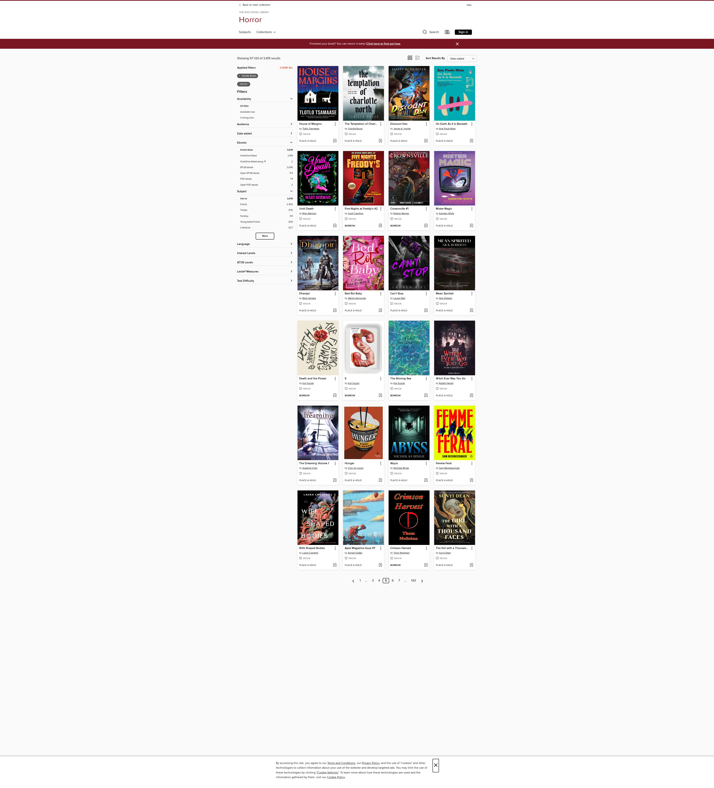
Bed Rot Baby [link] (353, 293)
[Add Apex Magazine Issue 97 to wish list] (380, 565)
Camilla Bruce (355, 128)
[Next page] (422, 580)
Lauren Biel (399, 298)
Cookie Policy (336, 777)
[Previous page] (353, 580)
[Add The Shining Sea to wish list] (426, 395)
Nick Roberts (445, 298)
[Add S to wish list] (380, 395)
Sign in (463, 32)
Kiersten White (446, 213)
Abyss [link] (394, 463)
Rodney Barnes (401, 213)
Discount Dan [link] (399, 124)
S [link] (345, 378)
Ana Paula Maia (447, 128)
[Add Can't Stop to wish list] (426, 310)
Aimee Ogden (355, 552)
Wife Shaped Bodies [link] (312, 548)
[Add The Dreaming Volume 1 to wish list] (334, 480)
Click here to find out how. (383, 44)
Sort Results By (435, 58)
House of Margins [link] (310, 124)
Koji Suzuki (308, 383)
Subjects (245, 32)
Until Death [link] (306, 209)
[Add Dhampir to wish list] (334, 310)
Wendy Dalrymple (357, 298)
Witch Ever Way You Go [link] (451, 378)
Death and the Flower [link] (312, 378)
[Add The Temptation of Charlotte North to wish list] (380, 141)
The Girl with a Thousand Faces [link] (453, 548)
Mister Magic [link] (444, 209)
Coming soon (247, 117)
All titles (244, 106)
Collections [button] (264, 32)
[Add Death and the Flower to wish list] (334, 395)
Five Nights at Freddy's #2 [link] (361, 209)
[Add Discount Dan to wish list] (426, 141)
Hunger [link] (349, 463)
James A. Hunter (402, 128)
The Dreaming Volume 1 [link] (314, 463)
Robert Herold (446, 383)
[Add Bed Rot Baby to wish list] (380, 310)
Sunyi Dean (445, 552)
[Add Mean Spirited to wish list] (471, 310)
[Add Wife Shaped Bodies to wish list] (334, 565)
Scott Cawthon (355, 213)
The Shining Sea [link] (400, 378)
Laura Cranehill (310, 552)
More (265, 236)
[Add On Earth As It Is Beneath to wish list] (471, 141)
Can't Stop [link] (396, 293)
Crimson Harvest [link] (400, 548)
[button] (430, 32)
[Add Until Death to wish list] (334, 226)
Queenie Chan (309, 468)
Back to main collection (256, 5)
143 (413, 581)
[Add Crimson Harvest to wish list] (426, 565)
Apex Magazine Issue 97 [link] (360, 548)
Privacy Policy (370, 763)
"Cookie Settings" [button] (327, 772)
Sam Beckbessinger (449, 468)
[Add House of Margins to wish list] (334, 141)
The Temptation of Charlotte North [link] (362, 124)
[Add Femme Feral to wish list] (471, 480)
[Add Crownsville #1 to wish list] (426, 226)
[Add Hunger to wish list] (380, 480)
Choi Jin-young (355, 468)
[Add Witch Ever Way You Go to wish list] (471, 395)
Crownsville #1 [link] (399, 209)
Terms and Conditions (341, 763)
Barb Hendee (309, 298)
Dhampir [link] (304, 293)
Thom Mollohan (401, 552)
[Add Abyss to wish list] (426, 480)
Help (469, 5)
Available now (247, 111)
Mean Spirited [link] (445, 293)
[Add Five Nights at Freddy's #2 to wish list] (380, 226)
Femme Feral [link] (444, 463)
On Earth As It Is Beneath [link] (451, 124)
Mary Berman (309, 213)
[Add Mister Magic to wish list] (471, 226)
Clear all (286, 67)
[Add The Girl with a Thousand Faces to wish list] (471, 565)
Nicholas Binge (401, 468)
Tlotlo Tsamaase (310, 128)
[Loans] (447, 32)
